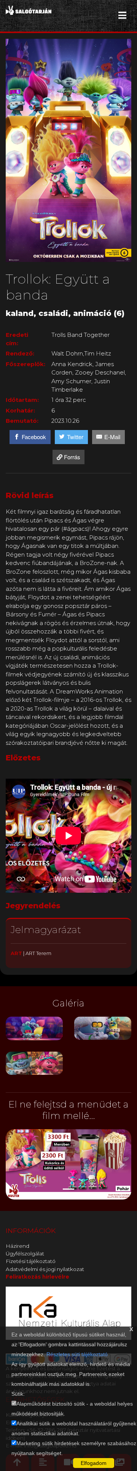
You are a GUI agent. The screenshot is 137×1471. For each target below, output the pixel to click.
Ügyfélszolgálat (25, 1253)
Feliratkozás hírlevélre (37, 1277)
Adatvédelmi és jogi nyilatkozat (45, 1269)
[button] (15, 1164)
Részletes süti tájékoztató (77, 1354)
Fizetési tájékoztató (31, 1261)
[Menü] (122, 15)
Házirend (17, 1246)
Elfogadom (94, 1463)
